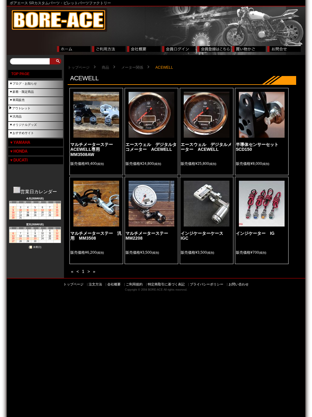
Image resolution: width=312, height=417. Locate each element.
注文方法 (95, 284)
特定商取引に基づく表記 (166, 284)
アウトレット (21, 108)
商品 (105, 67)
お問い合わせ (239, 284)
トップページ (79, 67)
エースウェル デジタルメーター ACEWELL (206, 147)
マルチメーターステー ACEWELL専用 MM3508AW (93, 149)
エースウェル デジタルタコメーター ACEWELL (151, 147)
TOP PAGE (20, 74)
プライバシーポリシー (206, 284)
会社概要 (114, 284)
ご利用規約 (134, 284)
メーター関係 (132, 67)
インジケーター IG (255, 233)
